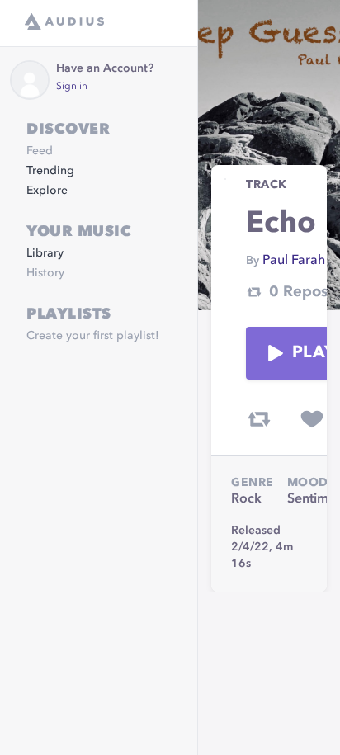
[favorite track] (312, 419)
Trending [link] (50, 171)
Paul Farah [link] (293, 260)
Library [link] (45, 253)
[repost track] (259, 419)
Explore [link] (47, 190)
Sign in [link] (71, 87)
